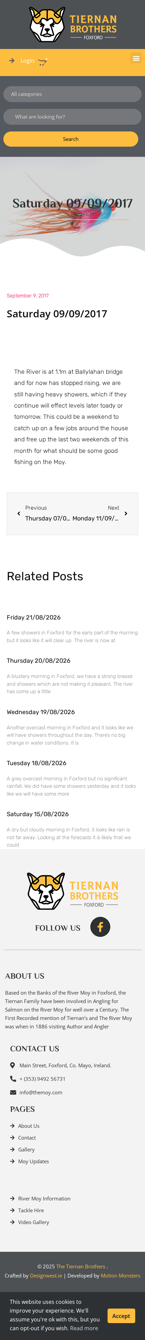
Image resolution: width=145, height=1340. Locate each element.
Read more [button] (84, 1328)
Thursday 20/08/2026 (38, 660)
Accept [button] (121, 1316)
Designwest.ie (46, 1275)
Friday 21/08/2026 (34, 617)
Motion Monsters (120, 1275)
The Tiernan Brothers (80, 1266)
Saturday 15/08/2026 (38, 814)
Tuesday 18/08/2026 (36, 763)
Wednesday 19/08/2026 (41, 712)
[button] (136, 58)
